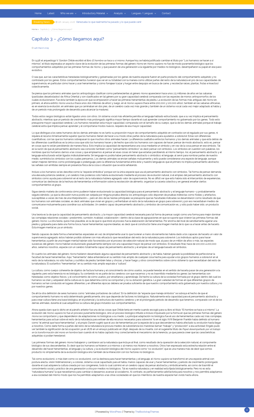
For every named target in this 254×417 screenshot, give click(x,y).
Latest (50, 13)
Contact (166, 13)
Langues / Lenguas (142, 13)
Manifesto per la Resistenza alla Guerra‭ (96, 22)
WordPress (116, 411)
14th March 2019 (41, 48)
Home (38, 13)
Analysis (118, 13)
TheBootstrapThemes (147, 411)
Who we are (66, 13)
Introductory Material (93, 13)
